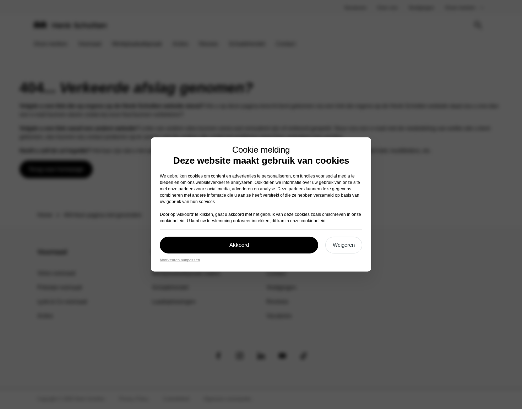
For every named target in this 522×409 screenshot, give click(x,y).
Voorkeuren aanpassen (180, 260)
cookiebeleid (172, 220)
